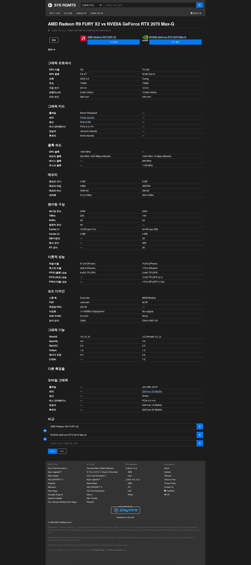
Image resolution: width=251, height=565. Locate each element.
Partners (167, 475)
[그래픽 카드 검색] (199, 5)
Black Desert (53, 475)
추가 (62, 451)
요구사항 (68, 13)
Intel (129, 475)
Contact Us (168, 487)
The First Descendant (95, 490)
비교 (52, 451)
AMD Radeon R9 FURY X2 (101, 37)
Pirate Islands (87, 117)
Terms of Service (115, 549)
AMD (130, 472)
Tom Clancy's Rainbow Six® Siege (62, 502)
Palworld (51, 483)
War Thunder (92, 498)
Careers (167, 472)
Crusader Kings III (55, 494)
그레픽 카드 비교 (133, 479)
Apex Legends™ (55, 472)
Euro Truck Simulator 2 (57, 468)
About (166, 468)
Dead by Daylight (55, 498)
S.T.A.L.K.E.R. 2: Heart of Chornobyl (102, 472)
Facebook (170, 490)
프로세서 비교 (131, 468)
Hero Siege (52, 490)
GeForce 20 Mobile (152, 391)
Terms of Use (169, 479)
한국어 (196, 13)
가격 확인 (113, 42)
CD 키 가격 (55, 13)
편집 (54, 40)
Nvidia (130, 494)
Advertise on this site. (126, 517)
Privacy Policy (170, 483)
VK (168, 494)
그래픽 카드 (95, 13)
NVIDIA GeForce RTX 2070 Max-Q (167, 37)
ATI (129, 487)
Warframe (52, 487)
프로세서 (80, 13)
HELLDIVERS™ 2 (55, 479)
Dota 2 (89, 494)
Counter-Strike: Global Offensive (100, 468)
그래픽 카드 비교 (59, 30)
